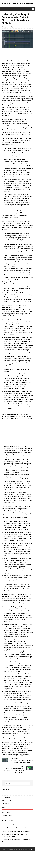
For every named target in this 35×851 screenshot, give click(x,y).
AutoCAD (4, 794)
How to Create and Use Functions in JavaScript (16, 831)
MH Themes (28, 849)
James (14, 27)
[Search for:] (17, 783)
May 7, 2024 (6, 27)
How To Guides (6, 797)
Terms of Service (7, 816)
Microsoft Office (7, 800)
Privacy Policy (6, 812)
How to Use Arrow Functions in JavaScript (14, 828)
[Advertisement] (17, 54)
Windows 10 (5, 803)
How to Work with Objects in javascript (13, 825)
